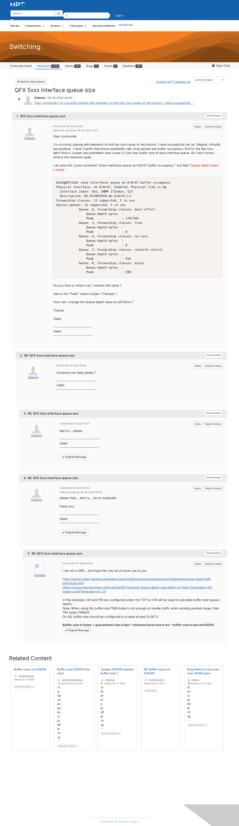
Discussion (47, 65)
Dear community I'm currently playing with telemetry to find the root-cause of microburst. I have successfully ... (114, 103)
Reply (198, 126)
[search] (59, 13)
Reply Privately (213, 126)
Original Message (75, 456)
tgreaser (40, 575)
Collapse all (182, 82)
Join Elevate (125, 24)
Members (132, 65)
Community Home (21, 65)
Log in (119, 15)
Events (110, 65)
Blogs (91, 65)
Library (72, 65)
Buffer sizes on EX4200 (30, 669)
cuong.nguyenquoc (72, 679)
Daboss (29, 138)
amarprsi (110, 679)
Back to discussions (32, 81)
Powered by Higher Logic (119, 821)
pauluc (195, 679)
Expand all (163, 82)
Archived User (26, 675)
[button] (35, 26)
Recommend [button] (214, 115)
